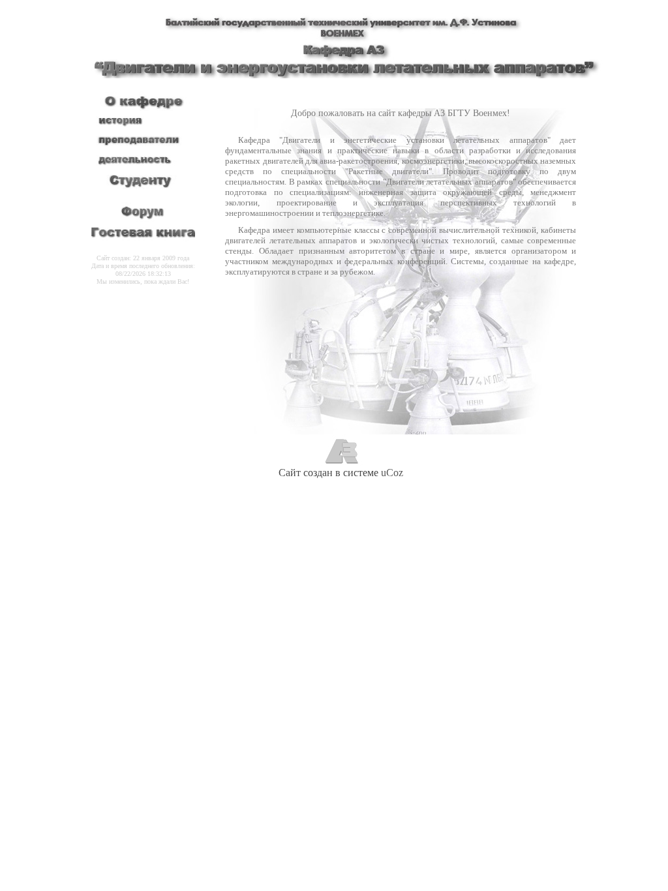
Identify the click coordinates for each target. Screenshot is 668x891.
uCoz (392, 472)
